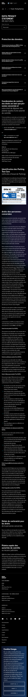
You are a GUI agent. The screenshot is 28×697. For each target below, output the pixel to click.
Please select (6, 27)
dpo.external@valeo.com (10, 137)
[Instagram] (11, 619)
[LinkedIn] (19, 619)
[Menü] (25, 3)
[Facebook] (3, 619)
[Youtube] (15, 619)
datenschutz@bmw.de (10, 129)
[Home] (3, 9)
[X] (7, 619)
